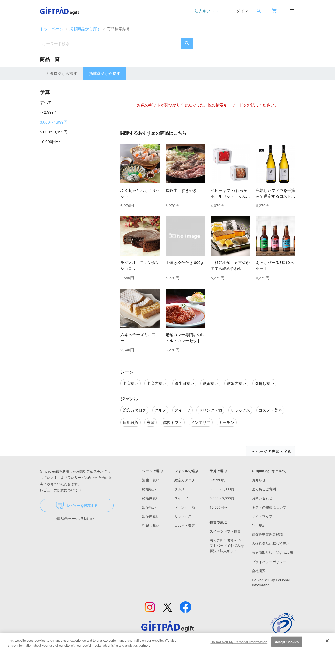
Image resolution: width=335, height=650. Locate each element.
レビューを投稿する (82, 505)
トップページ (52, 28)
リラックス (183, 516)
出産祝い (149, 507)
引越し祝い (150, 525)
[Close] (327, 641)
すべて (46, 102)
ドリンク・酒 (184, 507)
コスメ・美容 (184, 525)
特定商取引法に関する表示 (272, 552)
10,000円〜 (50, 141)
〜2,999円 (49, 112)
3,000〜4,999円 (53, 122)
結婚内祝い (150, 498)
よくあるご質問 (264, 488)
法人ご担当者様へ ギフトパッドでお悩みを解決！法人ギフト (227, 545)
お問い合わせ (262, 498)
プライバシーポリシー (269, 561)
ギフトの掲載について (269, 507)
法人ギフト (204, 11)
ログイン (240, 11)
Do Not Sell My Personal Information (239, 641)
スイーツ (181, 498)
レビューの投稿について (59, 489)
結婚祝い (149, 488)
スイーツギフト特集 (225, 531)
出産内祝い (150, 516)
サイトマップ (262, 516)
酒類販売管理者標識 (267, 534)
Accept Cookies (287, 641)
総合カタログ (184, 479)
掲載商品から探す (85, 28)
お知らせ (259, 479)
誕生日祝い (150, 479)
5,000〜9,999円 (53, 132)
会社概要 (259, 570)
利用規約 (259, 525)
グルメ (179, 488)
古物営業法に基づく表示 (271, 543)
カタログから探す (61, 73)
